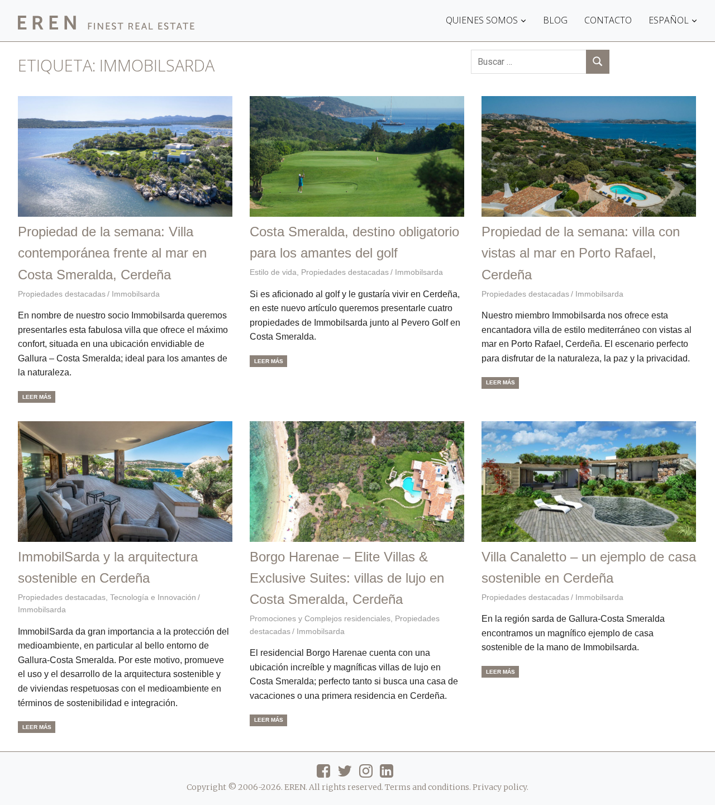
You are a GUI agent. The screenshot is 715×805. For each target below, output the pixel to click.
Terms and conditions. (428, 787)
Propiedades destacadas (62, 293)
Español (669, 20)
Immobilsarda (136, 293)
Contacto (608, 20)
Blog (555, 20)
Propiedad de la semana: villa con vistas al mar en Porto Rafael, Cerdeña (581, 253)
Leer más (36, 397)
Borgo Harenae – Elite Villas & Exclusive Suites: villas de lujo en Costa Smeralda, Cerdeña (347, 578)
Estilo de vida (273, 272)
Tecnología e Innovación (153, 597)
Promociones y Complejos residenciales (320, 618)
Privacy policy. (500, 787)
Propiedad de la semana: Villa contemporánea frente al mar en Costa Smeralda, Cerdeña (112, 253)
